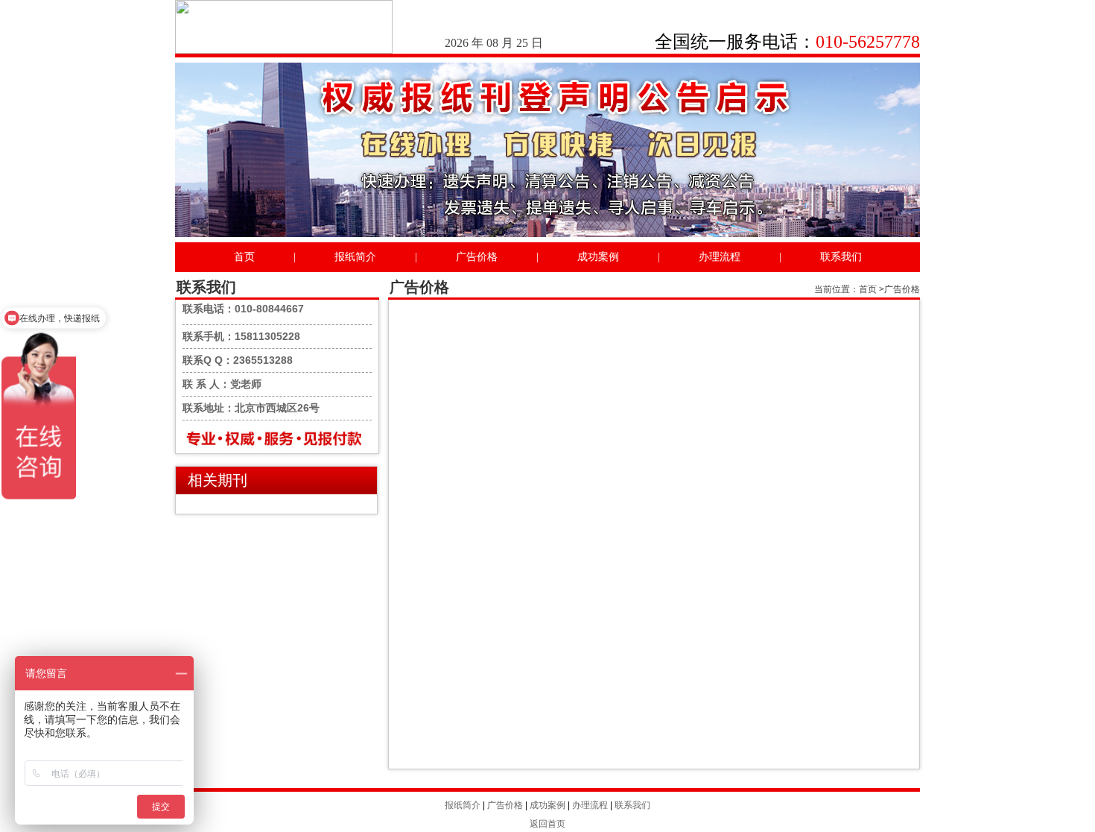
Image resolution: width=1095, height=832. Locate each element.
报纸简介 (355, 256)
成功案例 (598, 256)
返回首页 (547, 824)
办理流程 (719, 256)
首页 (244, 256)
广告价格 (477, 256)
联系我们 (841, 256)
